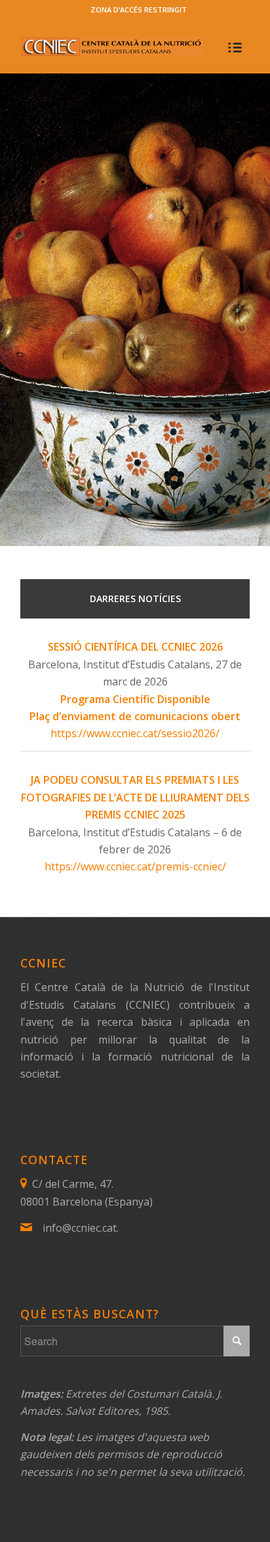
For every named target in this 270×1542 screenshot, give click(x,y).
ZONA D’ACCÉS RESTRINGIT (138, 9)
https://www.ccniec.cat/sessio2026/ (135, 733)
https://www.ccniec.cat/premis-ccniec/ (135, 866)
